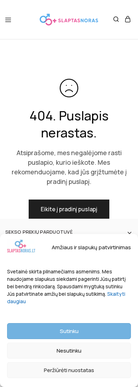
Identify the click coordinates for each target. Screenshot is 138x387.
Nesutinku (69, 350)
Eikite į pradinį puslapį (69, 209)
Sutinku (69, 331)
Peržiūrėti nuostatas (69, 370)
